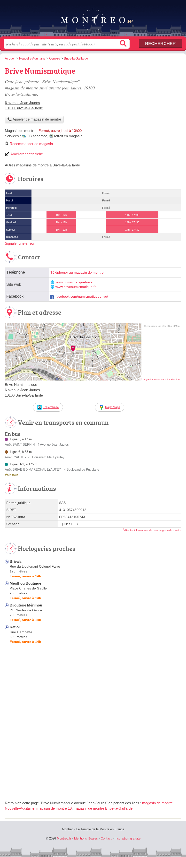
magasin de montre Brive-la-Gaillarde (103, 808)
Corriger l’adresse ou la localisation (160, 379)
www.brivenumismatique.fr (75, 287)
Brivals (16, 561)
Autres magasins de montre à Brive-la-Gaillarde (42, 165)
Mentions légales (86, 838)
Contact (106, 838)
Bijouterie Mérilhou (26, 605)
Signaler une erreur (20, 243)
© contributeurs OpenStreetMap (162, 326)
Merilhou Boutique (25, 583)
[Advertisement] (140, 99)
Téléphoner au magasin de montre (77, 272)
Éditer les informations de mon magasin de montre (152, 530)
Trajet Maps (112, 407)
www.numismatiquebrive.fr (75, 282)
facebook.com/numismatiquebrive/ (81, 296)
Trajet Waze (51, 407)
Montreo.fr (93, 20)
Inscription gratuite (127, 838)
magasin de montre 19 (54, 808)
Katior (15, 627)
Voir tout (11, 475)
